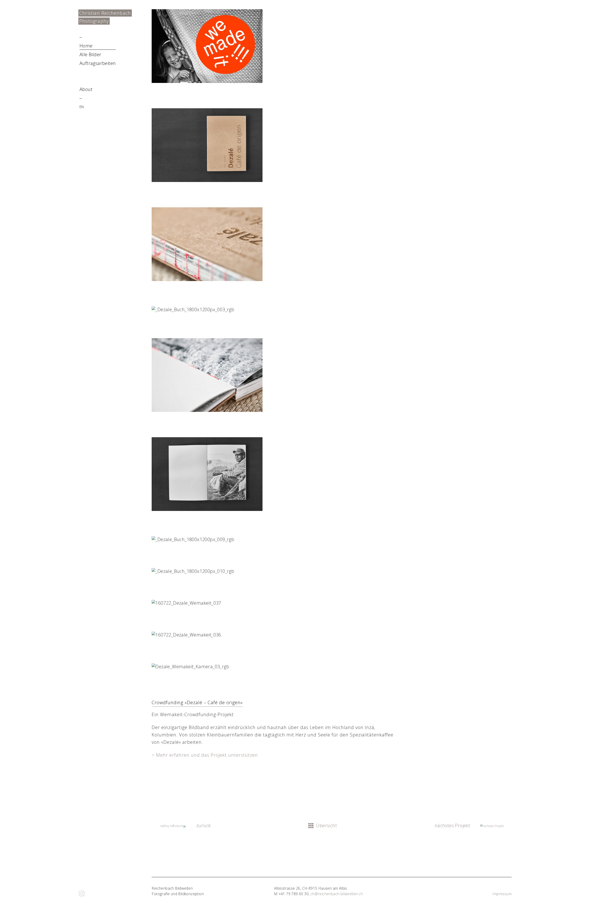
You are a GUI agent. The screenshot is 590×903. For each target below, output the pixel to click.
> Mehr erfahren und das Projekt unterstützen (205, 755)
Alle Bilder (90, 54)
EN (82, 106)
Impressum (502, 893)
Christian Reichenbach (105, 13)
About (86, 89)
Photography (94, 21)
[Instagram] (81, 893)
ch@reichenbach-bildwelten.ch (336, 893)
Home (86, 46)
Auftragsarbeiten (98, 63)
